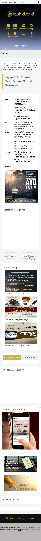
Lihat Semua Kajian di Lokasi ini (24, 138)
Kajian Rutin (23, 66)
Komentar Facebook (29, 357)
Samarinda (13, 67)
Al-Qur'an (14, 64)
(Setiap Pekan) (22, 99)
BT (16, 532)
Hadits (7, 66)
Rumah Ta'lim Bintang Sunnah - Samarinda (24, 133)
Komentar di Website (13, 357)
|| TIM (21, 2)
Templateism (21, 532)
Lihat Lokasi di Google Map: (14, 210)
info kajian (14, 66)
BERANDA (4, 2)
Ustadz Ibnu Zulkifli (24, 67)
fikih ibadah (32, 64)
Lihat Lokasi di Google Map (22, 136)
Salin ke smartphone (20, 126)
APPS (10, 2)
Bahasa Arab (23, 64)
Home (8, 64)
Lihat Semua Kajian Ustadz (22, 147)
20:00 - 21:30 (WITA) (23, 122)
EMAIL (16, 2)
